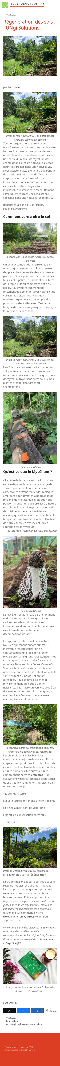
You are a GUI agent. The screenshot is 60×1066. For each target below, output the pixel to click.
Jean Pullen (14, 87)
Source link (10, 1002)
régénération (22, 1024)
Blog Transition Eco (27, 4)
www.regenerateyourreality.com (22, 916)
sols (31, 1024)
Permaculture (12, 1021)
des (7, 1024)
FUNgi (13, 1024)
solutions (38, 1024)
